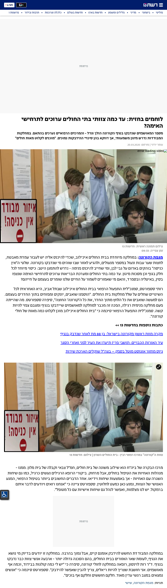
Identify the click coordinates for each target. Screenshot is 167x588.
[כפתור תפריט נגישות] (4, 494)
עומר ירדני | (156, 145)
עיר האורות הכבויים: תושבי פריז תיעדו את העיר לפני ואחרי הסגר (111, 342)
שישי (128, 583)
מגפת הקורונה (151, 257)
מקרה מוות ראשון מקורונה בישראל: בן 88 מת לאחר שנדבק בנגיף (111, 334)
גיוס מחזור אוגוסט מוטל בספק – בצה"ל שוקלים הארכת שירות (114, 351)
